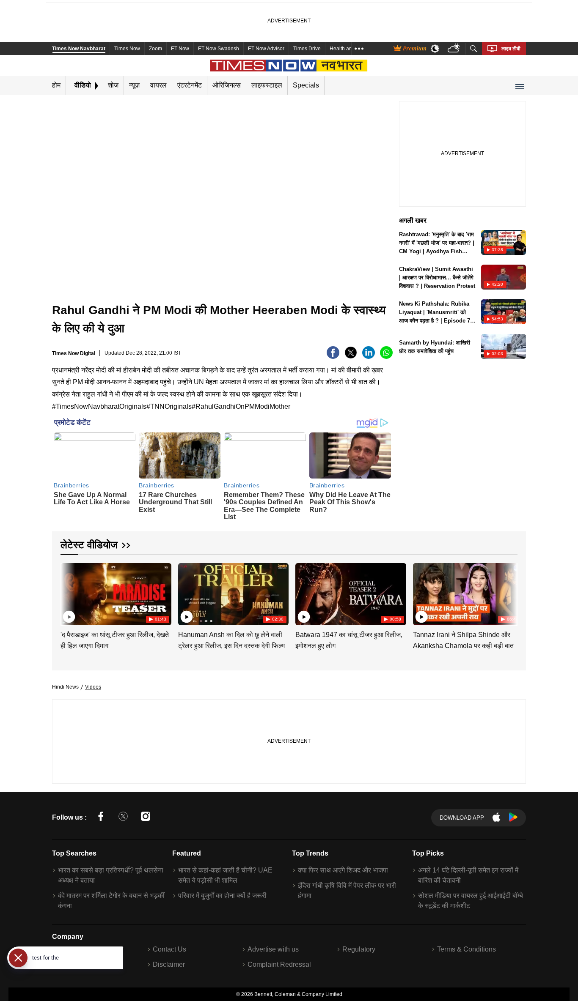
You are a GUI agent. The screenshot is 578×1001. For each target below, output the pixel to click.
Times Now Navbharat (78, 49)
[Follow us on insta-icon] (145, 818)
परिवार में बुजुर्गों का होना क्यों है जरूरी (222, 895)
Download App (462, 817)
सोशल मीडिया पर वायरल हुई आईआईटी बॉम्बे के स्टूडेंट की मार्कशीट (470, 900)
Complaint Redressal (279, 964)
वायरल (158, 85)
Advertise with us (273, 949)
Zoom (155, 49)
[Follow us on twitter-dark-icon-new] (123, 818)
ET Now (180, 49)
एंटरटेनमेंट (189, 85)
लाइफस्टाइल (266, 85)
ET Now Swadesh (218, 49)
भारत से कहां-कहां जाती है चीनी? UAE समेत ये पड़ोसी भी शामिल (225, 875)
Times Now (127, 49)
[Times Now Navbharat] (289, 65)
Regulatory (358, 949)
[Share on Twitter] (350, 356)
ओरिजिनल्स (226, 85)
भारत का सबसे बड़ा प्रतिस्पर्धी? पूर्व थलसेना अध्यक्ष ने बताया (110, 875)
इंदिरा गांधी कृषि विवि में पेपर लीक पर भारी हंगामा (347, 890)
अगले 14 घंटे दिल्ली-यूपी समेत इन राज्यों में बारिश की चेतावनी (468, 875)
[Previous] (67, 592)
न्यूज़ (134, 85)
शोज (113, 85)
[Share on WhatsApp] (386, 356)
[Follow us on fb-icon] (100, 818)
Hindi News (65, 687)
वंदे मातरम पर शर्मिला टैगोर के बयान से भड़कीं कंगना (111, 900)
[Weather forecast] (454, 49)
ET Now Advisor (266, 49)
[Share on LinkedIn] (368, 356)
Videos (93, 687)
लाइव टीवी (510, 49)
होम (56, 85)
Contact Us (169, 949)
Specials (306, 85)
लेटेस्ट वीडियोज (89, 544)
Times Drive (307, 49)
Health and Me (346, 49)
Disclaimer (169, 964)
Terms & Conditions (466, 949)
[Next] (509, 592)
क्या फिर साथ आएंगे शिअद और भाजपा (343, 870)
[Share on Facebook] (333, 356)
